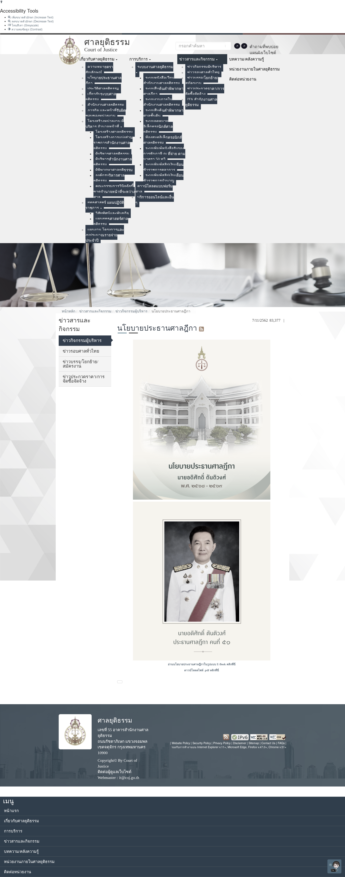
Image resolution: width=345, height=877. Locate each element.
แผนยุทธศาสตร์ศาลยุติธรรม (110, 221)
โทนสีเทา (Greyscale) (25, 25)
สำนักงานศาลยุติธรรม (105, 105)
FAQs (282, 743)
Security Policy (201, 743)
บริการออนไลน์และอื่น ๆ (154, 200)
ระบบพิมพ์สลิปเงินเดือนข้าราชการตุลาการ (163, 167)
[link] (1, 2)
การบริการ (139, 59)
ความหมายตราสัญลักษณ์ (99, 69)
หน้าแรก (11, 810)
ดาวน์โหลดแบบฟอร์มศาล (154, 189)
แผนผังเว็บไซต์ (263, 52)
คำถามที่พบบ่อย (264, 46)
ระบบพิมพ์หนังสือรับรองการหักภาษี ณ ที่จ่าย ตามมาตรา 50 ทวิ (164, 153)
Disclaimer (240, 743)
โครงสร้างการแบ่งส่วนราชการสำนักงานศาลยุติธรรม (113, 142)
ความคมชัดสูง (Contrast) (27, 29)
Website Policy (181, 743)
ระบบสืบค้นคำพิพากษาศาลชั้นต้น (163, 113)
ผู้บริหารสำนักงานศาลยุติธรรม (112, 162)
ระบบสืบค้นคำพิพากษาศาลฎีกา (163, 91)
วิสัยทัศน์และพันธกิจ (112, 213)
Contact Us (268, 743)
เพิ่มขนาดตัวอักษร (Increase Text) (32, 17)
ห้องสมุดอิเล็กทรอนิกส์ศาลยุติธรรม (162, 140)
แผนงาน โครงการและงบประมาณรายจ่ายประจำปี (104, 235)
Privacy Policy (222, 743)
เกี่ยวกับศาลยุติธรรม (97, 59)
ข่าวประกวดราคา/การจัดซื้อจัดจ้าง (204, 91)
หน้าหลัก (68, 311)
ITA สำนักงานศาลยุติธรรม (201, 102)
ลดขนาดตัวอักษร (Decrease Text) (32, 21)
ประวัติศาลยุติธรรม (103, 89)
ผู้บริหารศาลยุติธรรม (112, 154)
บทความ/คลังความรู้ (246, 59)
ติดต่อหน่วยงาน (242, 79)
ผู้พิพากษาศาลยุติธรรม (114, 170)
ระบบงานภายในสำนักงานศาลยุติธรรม (161, 102)
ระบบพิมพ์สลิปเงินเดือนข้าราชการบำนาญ (163, 178)
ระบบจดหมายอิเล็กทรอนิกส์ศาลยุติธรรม (158, 126)
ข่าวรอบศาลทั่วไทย (203, 72)
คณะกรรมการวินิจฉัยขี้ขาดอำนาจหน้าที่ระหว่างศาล (114, 191)
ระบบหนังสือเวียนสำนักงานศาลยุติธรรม (161, 80)
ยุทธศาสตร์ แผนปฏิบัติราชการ (104, 205)
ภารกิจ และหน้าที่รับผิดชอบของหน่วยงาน (105, 113)
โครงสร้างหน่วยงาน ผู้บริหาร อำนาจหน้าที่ (104, 124)
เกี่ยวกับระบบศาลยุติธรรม (100, 96)
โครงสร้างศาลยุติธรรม (114, 132)
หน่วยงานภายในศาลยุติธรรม (254, 69)
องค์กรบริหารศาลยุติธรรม (109, 178)
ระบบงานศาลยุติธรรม (155, 67)
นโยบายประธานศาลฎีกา (103, 80)
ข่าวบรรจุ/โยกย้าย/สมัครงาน (201, 80)
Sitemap (254, 743)
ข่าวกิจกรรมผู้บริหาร (204, 67)
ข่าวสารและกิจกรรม (197, 59)
